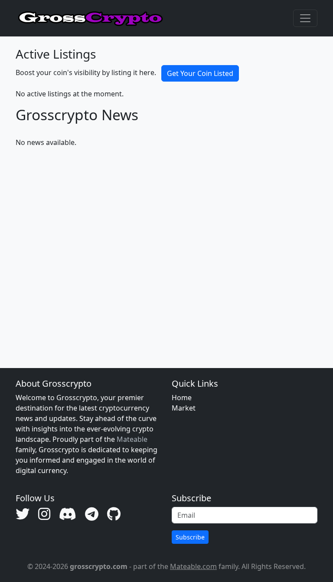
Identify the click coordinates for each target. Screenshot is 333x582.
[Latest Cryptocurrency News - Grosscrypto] (91, 18)
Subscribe (190, 537)
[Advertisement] (166, 247)
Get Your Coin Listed (200, 73)
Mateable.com (193, 566)
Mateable (132, 439)
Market (184, 408)
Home (182, 397)
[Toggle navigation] (305, 18)
